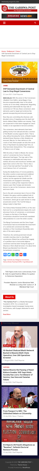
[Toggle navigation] (4, 22)
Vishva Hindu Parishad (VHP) (12, 262)
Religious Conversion (22, 260)
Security (7, 345)
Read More (7, 314)
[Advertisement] (19, 37)
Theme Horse (22, 465)
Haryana (6, 367)
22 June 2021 (7, 94)
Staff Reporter (18, 94)
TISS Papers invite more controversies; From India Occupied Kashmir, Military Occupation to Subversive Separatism (20, 274)
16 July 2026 (7, 382)
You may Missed (11, 323)
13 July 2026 (7, 452)
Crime (5, 86)
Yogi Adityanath (27, 262)
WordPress (26, 468)
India (13, 345)
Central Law (11, 260)
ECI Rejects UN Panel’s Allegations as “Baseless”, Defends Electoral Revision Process (19, 447)
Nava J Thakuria (18, 416)
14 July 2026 (7, 416)
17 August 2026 (8, 360)
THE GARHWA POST (25, 462)
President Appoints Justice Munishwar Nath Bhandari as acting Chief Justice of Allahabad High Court (19, 285)
